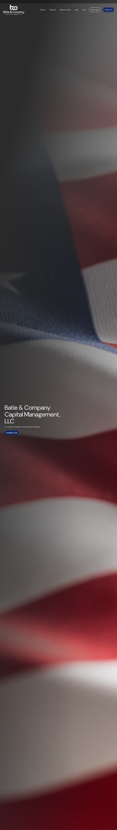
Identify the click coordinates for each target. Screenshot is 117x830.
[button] (42, 9)
